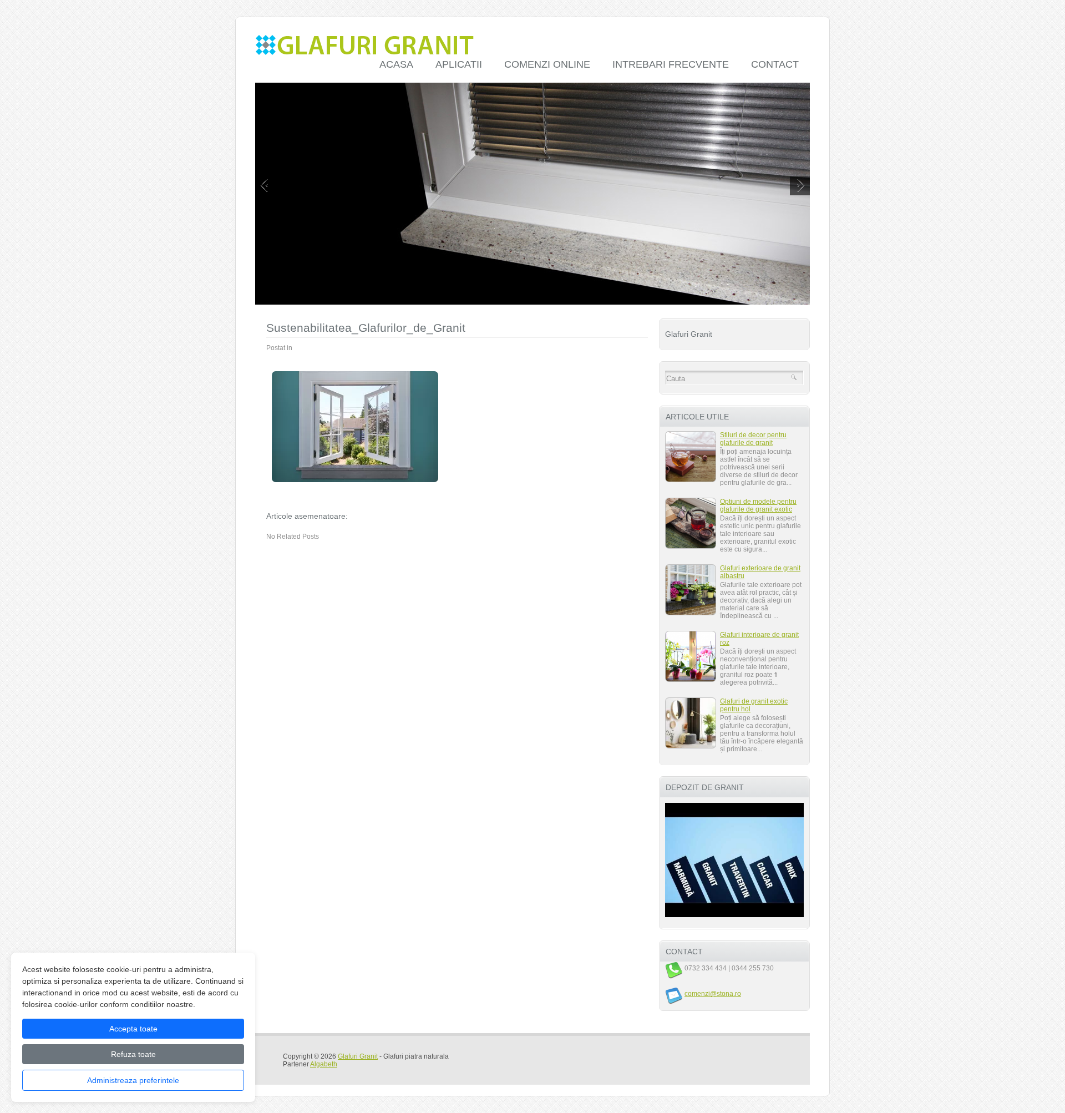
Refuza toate (133, 1054)
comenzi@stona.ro (712, 994)
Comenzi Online (547, 64)
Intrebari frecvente (670, 64)
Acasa (396, 64)
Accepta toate (133, 1028)
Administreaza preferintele (133, 1080)
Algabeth (323, 1064)
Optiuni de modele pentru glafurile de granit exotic (758, 505)
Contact (775, 64)
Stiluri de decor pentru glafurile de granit (753, 439)
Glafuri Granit (358, 1056)
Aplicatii (458, 64)
